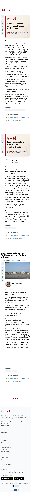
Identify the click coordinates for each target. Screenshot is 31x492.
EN (12, 489)
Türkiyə (8, 371)
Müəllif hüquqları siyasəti (7, 462)
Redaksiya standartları (6, 447)
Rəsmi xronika (4, 434)
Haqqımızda (4, 440)
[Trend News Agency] (5, 411)
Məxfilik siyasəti (5, 459)
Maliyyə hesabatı (5, 451)
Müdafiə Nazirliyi (10, 110)
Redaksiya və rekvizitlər (6, 442)
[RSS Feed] (22, 472)
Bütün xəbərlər (15, 162)
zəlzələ (14, 371)
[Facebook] (6, 472)
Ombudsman (20, 110)
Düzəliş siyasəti (4, 449)
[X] (9, 472)
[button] (2, 16)
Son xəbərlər (4, 432)
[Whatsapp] (2, 472)
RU (18, 489)
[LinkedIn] (19, 472)
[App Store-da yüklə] (7, 478)
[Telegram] (15, 472)
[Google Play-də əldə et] (19, 478)
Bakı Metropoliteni (10, 228)
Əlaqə (2, 445)
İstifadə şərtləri (4, 457)
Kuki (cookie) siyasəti (6, 464)
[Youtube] (12, 472)
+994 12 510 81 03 (5, 423)
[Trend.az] (5, 10)
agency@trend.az (5, 425)
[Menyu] (28, 10)
